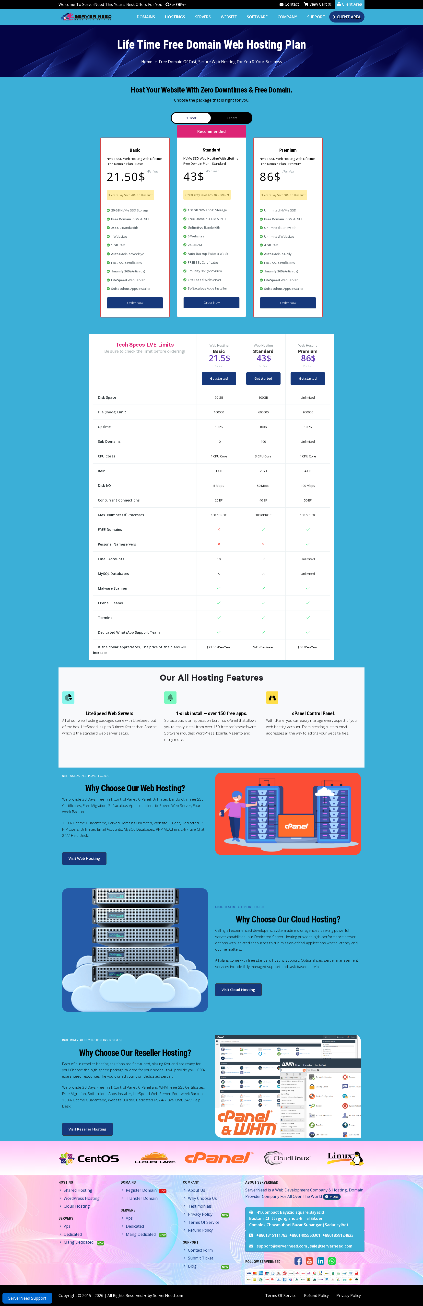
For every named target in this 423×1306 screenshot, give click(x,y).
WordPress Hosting (82, 1198)
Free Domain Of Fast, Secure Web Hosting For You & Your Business (220, 61)
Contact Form (200, 1250)
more (334, 1196)
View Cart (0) (320, 4)
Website (229, 17)
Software (257, 17)
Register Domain (141, 1190)
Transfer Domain (142, 1198)
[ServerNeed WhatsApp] (332, 1261)
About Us (196, 1190)
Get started (219, 378)
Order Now (135, 303)
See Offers (177, 4)
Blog (192, 1266)
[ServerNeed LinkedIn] (320, 1261)
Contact (292, 4)
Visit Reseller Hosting (87, 1129)
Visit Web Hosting (84, 858)
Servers (203, 17)
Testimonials (200, 1206)
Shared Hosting (78, 1190)
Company (287, 17)
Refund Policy (200, 1230)
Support (316, 17)
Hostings (175, 17)
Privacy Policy (200, 1214)
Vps (67, 1226)
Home (146, 61)
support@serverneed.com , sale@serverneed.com (304, 1246)
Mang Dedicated (79, 1242)
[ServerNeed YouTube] (309, 1261)
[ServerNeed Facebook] (298, 1261)
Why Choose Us (202, 1198)
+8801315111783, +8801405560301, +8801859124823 (304, 1235)
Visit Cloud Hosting (238, 989)
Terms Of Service (203, 1222)
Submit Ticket (200, 1258)
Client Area (352, 4)
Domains (146, 17)
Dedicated (73, 1234)
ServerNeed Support (27, 1298)
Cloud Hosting (77, 1206)
